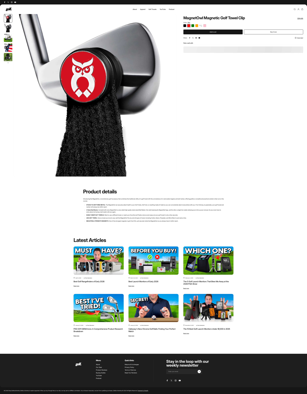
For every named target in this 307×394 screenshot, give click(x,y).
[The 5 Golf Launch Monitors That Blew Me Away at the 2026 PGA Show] (208, 260)
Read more (76, 286)
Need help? (300, 37)
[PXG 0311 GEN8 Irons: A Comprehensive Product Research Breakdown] (99, 308)
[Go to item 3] (8, 47)
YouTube (99, 375)
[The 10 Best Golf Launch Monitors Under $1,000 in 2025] (208, 308)
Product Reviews (101, 370)
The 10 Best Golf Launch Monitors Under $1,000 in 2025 (206, 329)
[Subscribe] (199, 371)
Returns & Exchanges (132, 364)
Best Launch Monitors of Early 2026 (143, 281)
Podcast (98, 378)
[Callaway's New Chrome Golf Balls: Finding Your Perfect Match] (153, 308)
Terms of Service (130, 370)
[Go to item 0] (8, 18)
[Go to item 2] (8, 37)
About (98, 364)
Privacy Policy (129, 367)
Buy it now (273, 32)
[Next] (172, 99)
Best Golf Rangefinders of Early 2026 (89, 281)
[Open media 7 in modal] (95, 95)
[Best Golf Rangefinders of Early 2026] (99, 260)
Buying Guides (100, 373)
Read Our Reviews (131, 373)
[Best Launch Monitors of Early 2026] (153, 260)
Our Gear (99, 367)
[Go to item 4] (8, 57)
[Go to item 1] (8, 28)
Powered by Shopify (143, 390)
